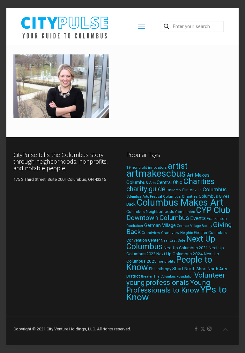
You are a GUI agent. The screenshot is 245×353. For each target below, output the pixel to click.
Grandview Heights (177, 232)
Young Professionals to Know (168, 286)
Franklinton (217, 218)
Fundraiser (134, 226)
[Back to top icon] (225, 329)
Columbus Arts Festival (144, 196)
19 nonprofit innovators (146, 167)
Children (174, 190)
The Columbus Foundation (173, 276)
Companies (185, 212)
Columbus (214, 190)
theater (146, 276)
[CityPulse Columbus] (65, 26)
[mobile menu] (141, 26)
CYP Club (213, 210)
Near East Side (173, 240)
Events (198, 218)
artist (178, 166)
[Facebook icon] (196, 329)
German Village (160, 225)
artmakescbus (156, 173)
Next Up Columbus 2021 (186, 247)
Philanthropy (160, 269)
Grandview (151, 232)
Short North (184, 268)
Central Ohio (169, 182)
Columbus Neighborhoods (150, 211)
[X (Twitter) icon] (202, 329)
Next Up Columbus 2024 (179, 253)
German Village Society (194, 226)
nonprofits (166, 261)
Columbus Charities (180, 196)
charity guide (146, 189)
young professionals (157, 282)
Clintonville (192, 190)
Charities (199, 181)
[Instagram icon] (209, 329)
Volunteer (209, 275)
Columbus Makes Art (180, 202)
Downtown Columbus (157, 218)
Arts (152, 182)
